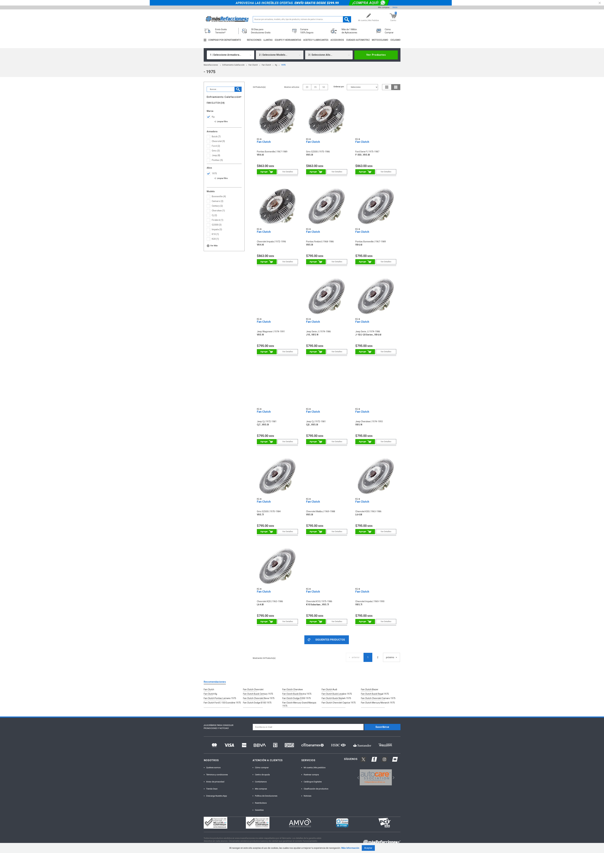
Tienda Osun (212, 789)
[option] (376, 777)
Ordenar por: (338, 87)
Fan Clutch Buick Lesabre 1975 (337, 694)
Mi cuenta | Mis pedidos (314, 767)
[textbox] (302, 19)
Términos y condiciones (217, 774)
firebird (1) (217, 220)
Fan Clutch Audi (329, 689)
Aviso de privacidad (215, 782)
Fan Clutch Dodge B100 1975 (257, 702)
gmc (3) (216, 150)
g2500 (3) (217, 224)
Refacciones (254, 40)
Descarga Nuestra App (216, 796)
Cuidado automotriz (358, 40)
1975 (283, 65)
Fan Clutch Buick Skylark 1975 (336, 698)
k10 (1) (215, 234)
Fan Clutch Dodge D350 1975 (296, 698)
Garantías (259, 810)
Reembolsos (261, 803)
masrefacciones (211, 65)
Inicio (395, 7)
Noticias (307, 796)
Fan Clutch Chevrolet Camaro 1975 (378, 698)
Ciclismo (395, 40)
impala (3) (217, 229)
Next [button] (393, 777)
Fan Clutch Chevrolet (253, 689)
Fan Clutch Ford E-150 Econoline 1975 (222, 702)
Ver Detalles (287, 172)
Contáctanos (261, 782)
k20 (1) (215, 239)
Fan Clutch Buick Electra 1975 (296, 694)
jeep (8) (216, 155)
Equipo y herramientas (288, 40)
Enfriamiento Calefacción (233, 65)
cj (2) (214, 215)
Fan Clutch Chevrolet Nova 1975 (258, 698)
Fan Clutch (253, 65)
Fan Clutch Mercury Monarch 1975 (378, 702)
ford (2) (216, 146)
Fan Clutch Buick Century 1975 (258, 694)
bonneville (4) (219, 196)
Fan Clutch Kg (210, 694)
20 (307, 87)
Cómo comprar (262, 767)
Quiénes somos (213, 767)
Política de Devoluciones (266, 796)
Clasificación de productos (316, 789)
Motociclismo (380, 40)
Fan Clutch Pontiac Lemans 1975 (220, 698)
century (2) (217, 206)
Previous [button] (357, 777)
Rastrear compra (311, 774)
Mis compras (383, 7)
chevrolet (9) (218, 141)
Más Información (350, 848)
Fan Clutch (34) (216, 103)
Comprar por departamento (224, 40)
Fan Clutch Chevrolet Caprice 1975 (339, 702)
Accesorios (337, 40)
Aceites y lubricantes (315, 40)
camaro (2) (217, 201)
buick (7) (216, 136)
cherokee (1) (218, 210)
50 (323, 87)
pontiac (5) (217, 160)
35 (315, 87)
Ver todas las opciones (221, 121)
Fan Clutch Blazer (369, 689)
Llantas (268, 40)
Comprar (267, 171)
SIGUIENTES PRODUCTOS (330, 639)
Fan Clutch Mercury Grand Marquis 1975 (299, 704)
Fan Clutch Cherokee (292, 689)
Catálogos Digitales (313, 782)
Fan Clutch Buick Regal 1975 (375, 694)
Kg (276, 65)
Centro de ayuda (262, 774)
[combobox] (230, 54)
